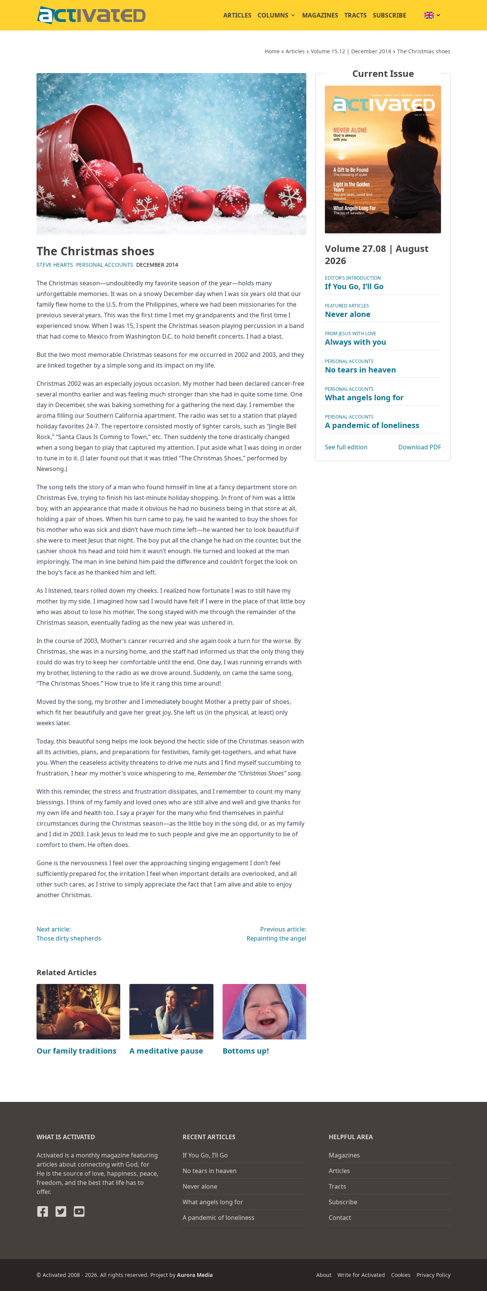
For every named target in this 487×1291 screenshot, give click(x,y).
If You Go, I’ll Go (354, 287)
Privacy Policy (433, 1274)
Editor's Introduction (353, 278)
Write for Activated (361, 1274)
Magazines (320, 15)
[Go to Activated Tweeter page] (61, 1211)
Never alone (348, 314)
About (323, 1274)
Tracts (355, 15)
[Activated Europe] (91, 15)
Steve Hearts (55, 264)
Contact (340, 1217)
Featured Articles (347, 306)
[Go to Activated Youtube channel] (79, 1211)
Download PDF (419, 447)
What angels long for (364, 398)
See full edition (346, 447)
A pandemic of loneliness (372, 425)
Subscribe (389, 15)
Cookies (401, 1274)
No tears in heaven (360, 370)
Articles (237, 15)
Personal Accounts (104, 264)
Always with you (355, 342)
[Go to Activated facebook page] (43, 1211)
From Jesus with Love (350, 334)
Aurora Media (195, 1274)
